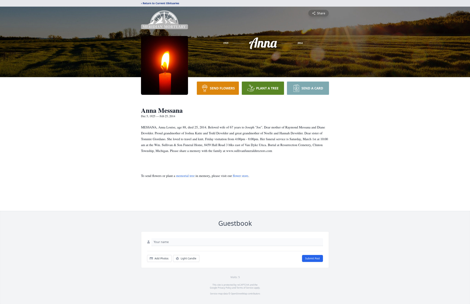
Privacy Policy (225, 287)
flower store (240, 175)
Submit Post (312, 258)
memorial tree (185, 175)
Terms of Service (245, 287)
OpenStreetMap (239, 293)
